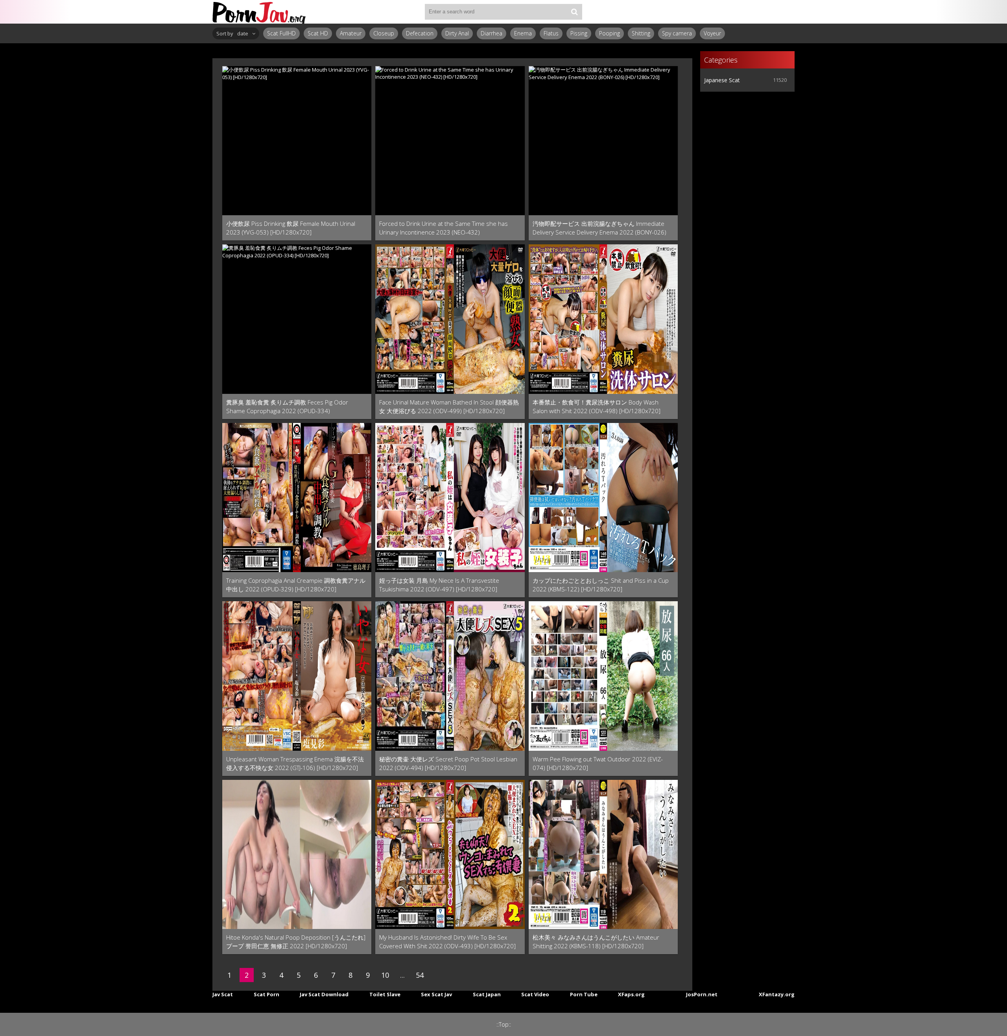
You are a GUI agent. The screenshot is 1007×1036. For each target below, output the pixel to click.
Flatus (551, 33)
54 (420, 975)
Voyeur (712, 33)
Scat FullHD (281, 33)
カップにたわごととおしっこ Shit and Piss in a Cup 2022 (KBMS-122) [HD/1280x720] (601, 584)
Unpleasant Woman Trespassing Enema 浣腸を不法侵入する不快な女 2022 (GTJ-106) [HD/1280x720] (295, 763)
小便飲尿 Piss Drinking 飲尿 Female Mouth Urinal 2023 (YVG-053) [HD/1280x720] (290, 228)
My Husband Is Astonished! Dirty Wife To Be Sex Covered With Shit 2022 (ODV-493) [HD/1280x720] (447, 941)
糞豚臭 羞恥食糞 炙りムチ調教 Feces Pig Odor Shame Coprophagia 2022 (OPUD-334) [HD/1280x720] (287, 406)
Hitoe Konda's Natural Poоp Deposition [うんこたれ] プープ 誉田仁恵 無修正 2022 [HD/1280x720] (295, 941)
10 (385, 975)
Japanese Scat (722, 80)
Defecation (419, 33)
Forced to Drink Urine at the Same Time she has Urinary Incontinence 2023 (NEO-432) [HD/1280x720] (443, 228)
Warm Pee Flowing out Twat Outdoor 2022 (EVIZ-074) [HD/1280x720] (598, 763)
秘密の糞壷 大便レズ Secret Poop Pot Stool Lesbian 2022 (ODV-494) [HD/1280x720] (448, 763)
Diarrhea (491, 33)
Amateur (350, 33)
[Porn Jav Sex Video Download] (259, 12)
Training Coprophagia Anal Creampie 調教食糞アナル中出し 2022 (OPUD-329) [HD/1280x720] (295, 584)
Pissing (578, 33)
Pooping (609, 33)
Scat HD (318, 33)
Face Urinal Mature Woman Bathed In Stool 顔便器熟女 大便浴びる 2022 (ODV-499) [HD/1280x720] (449, 406)
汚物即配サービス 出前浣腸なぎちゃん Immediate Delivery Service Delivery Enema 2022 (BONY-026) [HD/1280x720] (599, 228)
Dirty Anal (457, 33)
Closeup (383, 33)
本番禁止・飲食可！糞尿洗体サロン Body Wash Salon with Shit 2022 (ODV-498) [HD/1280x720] (596, 406)
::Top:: (503, 1024)
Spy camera (677, 33)
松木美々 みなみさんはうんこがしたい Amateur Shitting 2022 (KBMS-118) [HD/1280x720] (596, 941)
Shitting (641, 33)
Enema (523, 33)
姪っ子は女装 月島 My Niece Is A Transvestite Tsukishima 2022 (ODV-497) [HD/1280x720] (439, 584)
